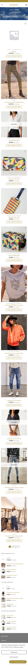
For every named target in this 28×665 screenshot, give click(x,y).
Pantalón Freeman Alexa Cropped (14, 487)
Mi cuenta (3, 640)
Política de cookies (18, 647)
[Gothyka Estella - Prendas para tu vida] (14, 4)
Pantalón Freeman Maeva (14, 400)
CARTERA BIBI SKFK (14, 255)
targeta (14, 51)
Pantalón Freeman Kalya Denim (14, 536)
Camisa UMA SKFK (14, 140)
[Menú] (2, 4)
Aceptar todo (14, 652)
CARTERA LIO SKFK (14, 179)
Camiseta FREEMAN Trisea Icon (14, 305)
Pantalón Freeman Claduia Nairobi (14, 102)
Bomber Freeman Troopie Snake (14, 353)
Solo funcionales (14, 657)
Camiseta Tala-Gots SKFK (14, 439)
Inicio (11, 9)
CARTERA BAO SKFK (14, 217)
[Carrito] (26, 4)
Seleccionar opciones (14, 56)
